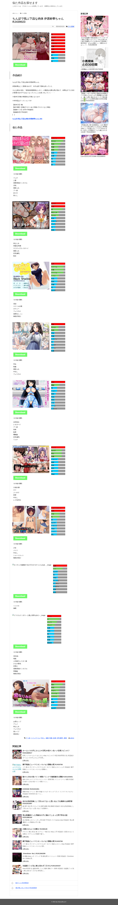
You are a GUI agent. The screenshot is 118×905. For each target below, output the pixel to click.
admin (72, 738)
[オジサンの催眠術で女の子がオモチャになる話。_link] (20, 598)
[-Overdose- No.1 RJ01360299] (17, 857)
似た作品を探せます (25, 2)
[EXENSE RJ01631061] (17, 792)
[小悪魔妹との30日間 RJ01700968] (94, 57)
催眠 (47, 738)
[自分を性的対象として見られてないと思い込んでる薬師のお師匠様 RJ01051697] (17, 805)
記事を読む (26, 760)
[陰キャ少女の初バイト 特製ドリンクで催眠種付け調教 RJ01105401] (17, 780)
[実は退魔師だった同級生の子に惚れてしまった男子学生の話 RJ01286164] (17, 819)
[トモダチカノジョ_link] (20, 356)
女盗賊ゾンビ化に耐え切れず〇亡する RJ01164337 (42, 866)
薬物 (65, 738)
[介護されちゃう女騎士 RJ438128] (17, 832)
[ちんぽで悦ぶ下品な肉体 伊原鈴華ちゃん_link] (20, 66)
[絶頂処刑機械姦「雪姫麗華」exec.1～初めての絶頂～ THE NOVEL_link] (20, 414)
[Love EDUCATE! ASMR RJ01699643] (94, 144)
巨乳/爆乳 (60, 738)
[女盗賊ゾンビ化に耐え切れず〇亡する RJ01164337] (17, 869)
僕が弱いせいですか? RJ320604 (26, 888)
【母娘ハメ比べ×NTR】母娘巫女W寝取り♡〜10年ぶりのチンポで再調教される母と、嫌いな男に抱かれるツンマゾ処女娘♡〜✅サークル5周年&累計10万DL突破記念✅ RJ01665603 (94, 97)
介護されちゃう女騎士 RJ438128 (35, 829)
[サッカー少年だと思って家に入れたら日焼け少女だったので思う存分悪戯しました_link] (20, 540)
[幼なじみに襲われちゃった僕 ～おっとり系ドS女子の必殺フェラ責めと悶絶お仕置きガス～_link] (20, 713)
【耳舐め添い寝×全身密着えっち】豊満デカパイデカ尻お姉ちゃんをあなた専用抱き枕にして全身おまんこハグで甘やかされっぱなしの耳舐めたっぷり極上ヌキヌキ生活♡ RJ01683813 (94, 128)
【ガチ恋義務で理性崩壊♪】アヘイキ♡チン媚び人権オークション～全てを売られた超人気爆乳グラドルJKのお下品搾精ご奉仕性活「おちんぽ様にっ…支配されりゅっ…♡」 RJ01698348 (94, 41)
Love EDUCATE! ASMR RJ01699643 (93, 156)
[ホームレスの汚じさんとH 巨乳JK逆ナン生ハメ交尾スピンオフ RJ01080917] (17, 754)
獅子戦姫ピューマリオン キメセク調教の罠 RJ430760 (43, 764)
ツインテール (35, 738)
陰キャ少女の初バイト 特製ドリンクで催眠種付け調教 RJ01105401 (48, 777)
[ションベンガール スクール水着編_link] (20, 296)
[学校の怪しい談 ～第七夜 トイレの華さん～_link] (20, 479)
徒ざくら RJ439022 (22, 883)
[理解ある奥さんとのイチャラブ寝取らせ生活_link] (20, 170)
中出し (43, 738)
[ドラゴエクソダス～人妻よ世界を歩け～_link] (20, 648)
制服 (50, 738)
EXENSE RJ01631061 (31, 789)
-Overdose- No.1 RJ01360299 (34, 853)
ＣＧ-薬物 (71, 26)
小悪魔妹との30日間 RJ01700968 (92, 69)
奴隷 (54, 738)
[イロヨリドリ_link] (20, 235)
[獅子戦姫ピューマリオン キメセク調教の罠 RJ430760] (17, 768)
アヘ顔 (28, 738)
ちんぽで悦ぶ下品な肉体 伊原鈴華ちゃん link (27, 118)
